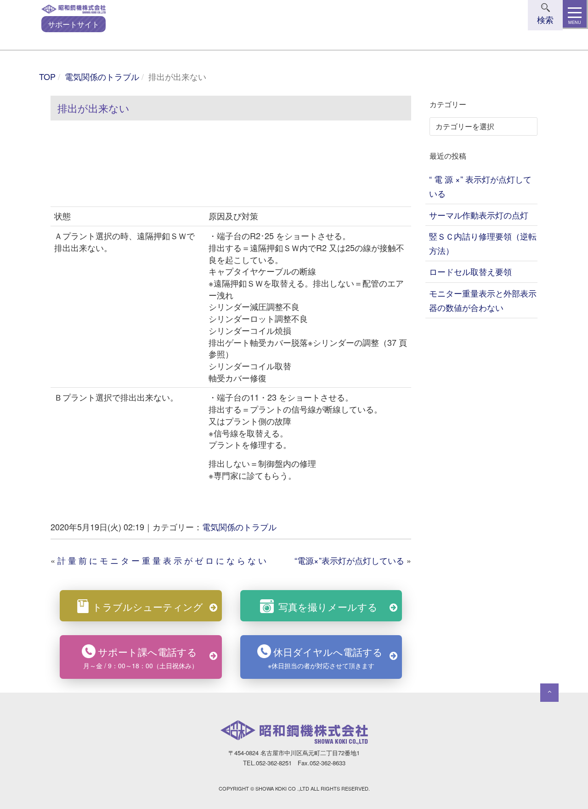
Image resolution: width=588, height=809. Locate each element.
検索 (545, 19)
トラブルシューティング (147, 607)
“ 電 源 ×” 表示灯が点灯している (480, 186)
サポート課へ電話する (140, 657)
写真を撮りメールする (328, 607)
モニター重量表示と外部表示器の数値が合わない (483, 300)
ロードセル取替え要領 (470, 271)
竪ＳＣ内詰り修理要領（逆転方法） (483, 243)
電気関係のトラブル (102, 76)
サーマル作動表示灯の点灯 (478, 215)
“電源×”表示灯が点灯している (349, 560)
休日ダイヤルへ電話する (325, 657)
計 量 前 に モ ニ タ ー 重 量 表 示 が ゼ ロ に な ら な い (161, 560)
